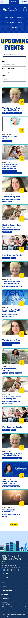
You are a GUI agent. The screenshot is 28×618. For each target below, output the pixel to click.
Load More (14, 524)
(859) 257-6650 (5, 605)
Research (4, 586)
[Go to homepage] (10, 9)
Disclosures (5, 598)
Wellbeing (19, 22)
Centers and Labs (7, 590)
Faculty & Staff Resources (12, 567)
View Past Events (6, 58)
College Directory (10, 22)
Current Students (7, 578)
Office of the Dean (9, 17)
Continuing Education (10, 565)
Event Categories (8, 68)
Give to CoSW (20, 17)
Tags (4, 75)
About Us (4, 594)
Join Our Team (14, 27)
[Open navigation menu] (25, 9)
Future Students (6, 574)
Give (5, 561)
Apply (5, 563)
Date (4, 61)
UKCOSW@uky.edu (7, 603)
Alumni (3, 582)
